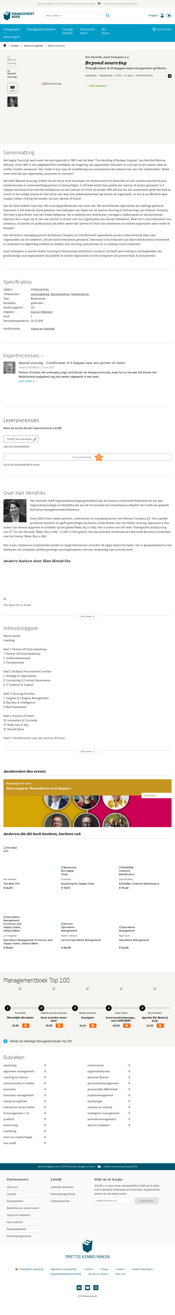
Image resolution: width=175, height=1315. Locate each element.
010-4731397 (164, 29)
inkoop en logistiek (15, 1101)
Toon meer (85, 616)
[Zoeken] (108, 15)
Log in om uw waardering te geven (21, 464)
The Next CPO (11, 883)
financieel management (18, 1095)
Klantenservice (17, 1179)
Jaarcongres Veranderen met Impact (38, 788)
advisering (10, 1065)
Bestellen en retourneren (23, 1208)
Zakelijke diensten (62, 1187)
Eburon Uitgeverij (41, 312)
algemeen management (18, 1071)
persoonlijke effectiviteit (103, 1089)
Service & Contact (98, 1274)
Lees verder (25, 381)
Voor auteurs (15, 1222)
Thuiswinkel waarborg (31, 1269)
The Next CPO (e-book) (17, 605)
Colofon (88, 1269)
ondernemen (96, 1065)
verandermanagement (102, 1119)
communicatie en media (18, 1083)
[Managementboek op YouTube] (87, 1287)
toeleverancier (80, 294)
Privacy (104, 1269)
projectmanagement (100, 1095)
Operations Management (134, 940)
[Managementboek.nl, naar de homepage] (18, 19)
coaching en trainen (15, 1077)
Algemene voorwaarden (64, 1269)
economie (9, 1089)
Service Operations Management (81, 940)
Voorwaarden (15, 1201)
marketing (9, 1131)
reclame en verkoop (100, 1107)
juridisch (8, 1119)
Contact (11, 1194)
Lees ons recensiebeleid (16, 446)
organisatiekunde (99, 1071)
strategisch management (103, 1113)
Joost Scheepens (114, 57)
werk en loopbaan (99, 1125)
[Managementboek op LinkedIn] (79, 1287)
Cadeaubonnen (60, 1201)
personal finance (98, 1077)
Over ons (12, 1187)
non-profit (9, 1143)
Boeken (15, 45)
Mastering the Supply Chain (77, 883)
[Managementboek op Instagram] (95, 1287)
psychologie (95, 1101)
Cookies (120, 1269)
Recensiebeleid (16, 1229)
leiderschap (10, 1125)
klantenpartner (60, 294)
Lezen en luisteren (18, 1215)
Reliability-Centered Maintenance (139, 883)
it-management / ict (16, 1113)
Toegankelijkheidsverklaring (65, 1274)
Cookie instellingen (142, 1269)
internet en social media (18, 1107)
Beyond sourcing (56, 45)
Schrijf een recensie (19, 439)
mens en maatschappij (17, 1137)
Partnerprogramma (19, 1236)
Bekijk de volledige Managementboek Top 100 (41, 1041)
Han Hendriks (93, 57)
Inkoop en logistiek (33, 45)
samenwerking (40, 294)
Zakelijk (56, 1179)
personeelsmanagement (103, 1083)
